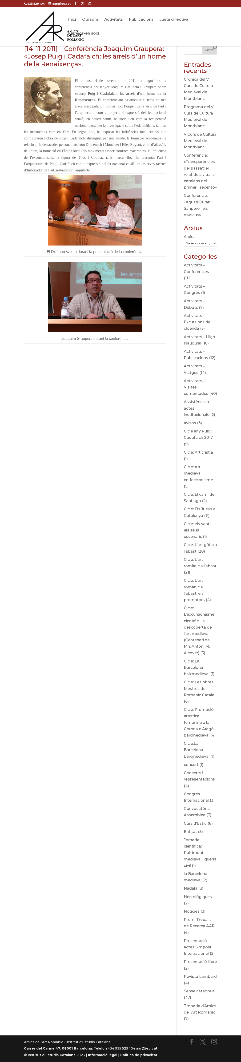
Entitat (190, 831)
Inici (72, 20)
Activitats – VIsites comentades (196, 387)
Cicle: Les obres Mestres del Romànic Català (199, 688)
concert (191, 764)
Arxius (190, 236)
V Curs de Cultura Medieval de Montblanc (200, 140)
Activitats (113, 20)
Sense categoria (199, 991)
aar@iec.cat (146, 1048)
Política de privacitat (138, 1055)
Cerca (209, 50)
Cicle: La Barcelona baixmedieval (196, 667)
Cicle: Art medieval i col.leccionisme (198, 473)
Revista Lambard (200, 976)
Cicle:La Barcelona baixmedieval (196, 749)
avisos (190, 423)
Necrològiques (198, 897)
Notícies (192, 911)
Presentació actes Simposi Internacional (197, 947)
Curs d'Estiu (195, 823)
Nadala (190, 888)
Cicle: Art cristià (198, 452)
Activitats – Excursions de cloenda (197, 322)
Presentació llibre (200, 961)
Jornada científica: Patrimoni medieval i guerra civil (200, 853)
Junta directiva (174, 20)
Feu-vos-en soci (83, 34)
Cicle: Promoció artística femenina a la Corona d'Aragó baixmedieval (199, 722)
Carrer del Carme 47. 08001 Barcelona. (58, 1048)
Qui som (90, 20)
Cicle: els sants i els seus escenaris (198, 530)
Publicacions (141, 20)
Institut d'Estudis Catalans (51, 1055)
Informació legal (102, 1055)
